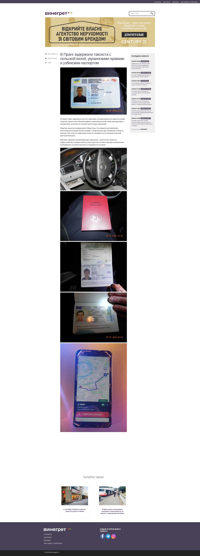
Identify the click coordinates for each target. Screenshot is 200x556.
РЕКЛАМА (175, 2)
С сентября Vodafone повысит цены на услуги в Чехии (74, 510)
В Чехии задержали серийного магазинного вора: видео (141, 76)
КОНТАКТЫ (166, 2)
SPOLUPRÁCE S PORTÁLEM (189, 2)
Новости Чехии (146, 72)
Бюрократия (145, 61)
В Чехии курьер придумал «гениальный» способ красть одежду (141, 92)
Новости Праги (52, 58)
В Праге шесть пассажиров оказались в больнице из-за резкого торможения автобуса (112, 511)
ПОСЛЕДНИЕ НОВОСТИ (140, 56)
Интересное (144, 81)
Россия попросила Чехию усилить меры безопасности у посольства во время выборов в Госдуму (142, 123)
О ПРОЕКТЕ (157, 2)
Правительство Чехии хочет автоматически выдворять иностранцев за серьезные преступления (141, 66)
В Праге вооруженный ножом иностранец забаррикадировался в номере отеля (142, 112)
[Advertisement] (93, 455)
